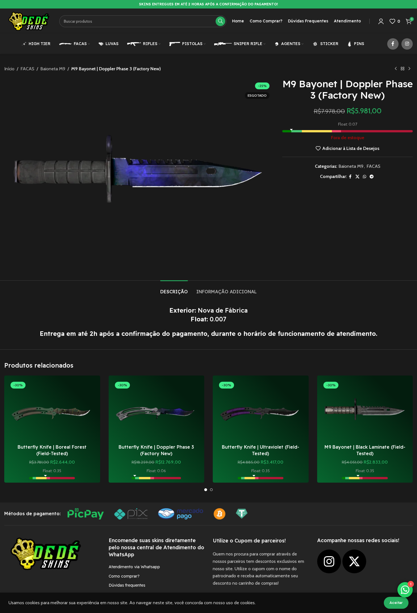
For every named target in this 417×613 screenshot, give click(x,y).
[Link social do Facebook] (393, 44)
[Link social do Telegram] (371, 177)
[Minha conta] (381, 21)
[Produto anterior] (395, 68)
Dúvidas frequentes (127, 585)
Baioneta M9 (52, 68)
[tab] (174, 289)
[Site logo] (29, 21)
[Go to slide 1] (205, 489)
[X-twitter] (354, 561)
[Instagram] (329, 561)
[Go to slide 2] (211, 489)
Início (9, 68)
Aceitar (396, 602)
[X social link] (357, 177)
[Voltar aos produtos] (402, 68)
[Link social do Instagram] (407, 44)
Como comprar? (124, 576)
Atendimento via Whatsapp (134, 566)
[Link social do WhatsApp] (364, 177)
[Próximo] (409, 68)
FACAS (27, 68)
